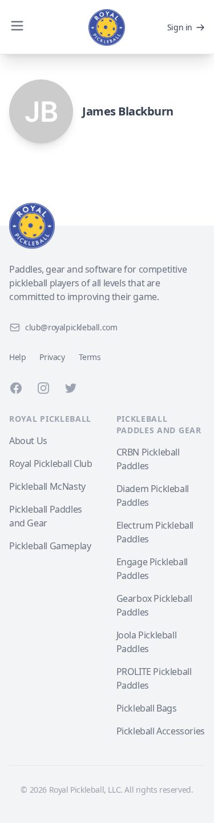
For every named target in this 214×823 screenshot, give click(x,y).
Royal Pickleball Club (50, 463)
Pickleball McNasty (47, 486)
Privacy (51, 356)
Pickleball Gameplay (50, 546)
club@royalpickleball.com (71, 327)
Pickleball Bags (146, 708)
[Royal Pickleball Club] (107, 226)
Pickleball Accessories (160, 731)
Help (17, 356)
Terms (90, 356)
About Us (28, 440)
